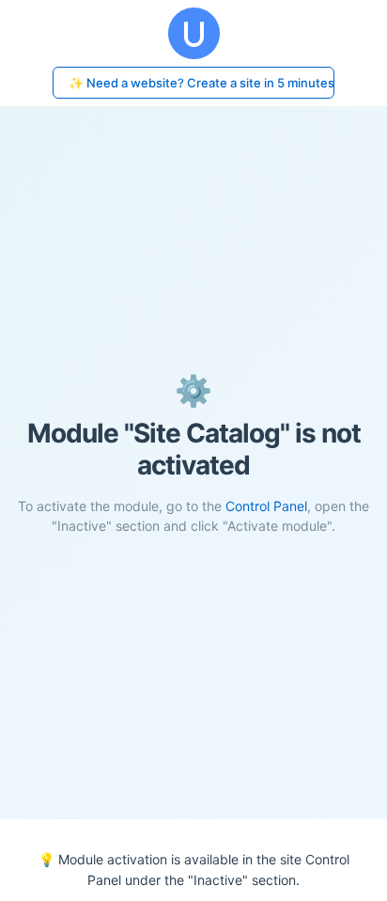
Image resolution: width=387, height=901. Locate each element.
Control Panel (266, 506)
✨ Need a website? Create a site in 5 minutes (201, 82)
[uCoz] (193, 33)
